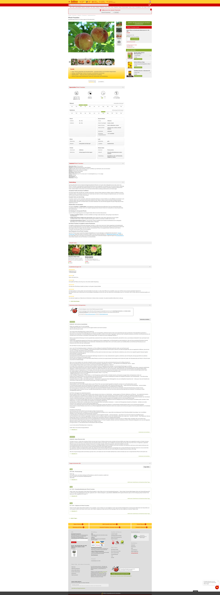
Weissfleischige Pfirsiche (91, 15)
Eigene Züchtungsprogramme (116, 537)
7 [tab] (94, 57)
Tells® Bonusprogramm (75, 568)
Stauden (120, 7)
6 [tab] (92, 57)
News (71, 7)
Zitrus (106, 7)
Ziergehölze (116, 7)
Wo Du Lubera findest (115, 552)
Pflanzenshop (74, 15)
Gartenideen (88, 7)
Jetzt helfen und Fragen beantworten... (78, 588)
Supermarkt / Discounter (106, 578)
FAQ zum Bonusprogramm (90, 314)
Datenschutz (133, 546)
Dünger (145, 7)
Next (113, 62)
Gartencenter (103, 584)
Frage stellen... (147, 466)
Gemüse (130, 7)
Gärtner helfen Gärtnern (75, 570)
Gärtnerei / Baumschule (105, 589)
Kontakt (112, 557)
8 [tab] (95, 57)
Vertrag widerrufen (134, 553)
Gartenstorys (73, 573)
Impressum (133, 545)
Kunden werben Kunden (75, 571)
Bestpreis (83, 7)
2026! (73, 7)
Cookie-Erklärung (134, 549)
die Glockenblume (120, 235)
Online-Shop (103, 586)
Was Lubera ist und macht (115, 551)
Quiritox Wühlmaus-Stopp (139, 62)
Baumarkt (103, 581)
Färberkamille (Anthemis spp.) (113, 234)
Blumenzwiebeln (125, 7)
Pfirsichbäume (84, 15)
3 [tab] (88, 57)
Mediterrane (102, 7)
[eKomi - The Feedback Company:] (135, 536)
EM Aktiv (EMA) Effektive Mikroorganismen (139, 53)
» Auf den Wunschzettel (131, 41)
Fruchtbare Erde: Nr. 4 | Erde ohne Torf (142, 70)
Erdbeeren (98, 7)
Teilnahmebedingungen (104, 314)
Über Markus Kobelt (114, 549)
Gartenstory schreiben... (145, 319)
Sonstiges (103, 592)
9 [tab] (96, 57)
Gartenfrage (101, 572)
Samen (133, 7)
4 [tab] (89, 57)
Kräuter (109, 7)
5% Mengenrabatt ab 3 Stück (132, 44)
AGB (132, 548)
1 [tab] (85, 57)
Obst (91, 7)
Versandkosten (129, 47)
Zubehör (148, 7)
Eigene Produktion (114, 538)
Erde (142, 7)
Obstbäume (79, 15)
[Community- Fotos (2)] (119, 36)
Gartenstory (105, 571)
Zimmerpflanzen (138, 7)
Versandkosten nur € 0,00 (95, 560)
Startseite (69, 15)
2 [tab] (87, 57)
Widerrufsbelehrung (134, 551)
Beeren (94, 7)
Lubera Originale (78, 7)
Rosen (112, 7)
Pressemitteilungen (114, 554)
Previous (70, 62)
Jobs (112, 555)
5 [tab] (91, 57)
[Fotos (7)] (119, 24)
